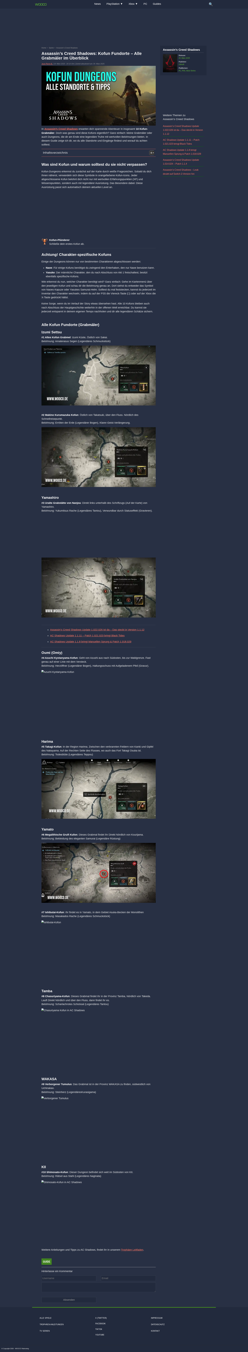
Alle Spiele (46, 1318)
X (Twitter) (101, 1318)
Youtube (99, 1335)
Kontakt (155, 1331)
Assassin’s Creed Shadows (61, 128)
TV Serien (45, 1331)
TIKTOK (98, 1329)
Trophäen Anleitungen (52, 1324)
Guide (46, 1261)
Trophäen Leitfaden (132, 1249)
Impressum (156, 1318)
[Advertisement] (124, 27)
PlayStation (113, 3)
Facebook (100, 1324)
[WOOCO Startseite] (40, 4)
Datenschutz (158, 1324)
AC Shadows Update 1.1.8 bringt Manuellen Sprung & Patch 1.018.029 (90, 641)
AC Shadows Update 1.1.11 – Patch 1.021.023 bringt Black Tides (87, 635)
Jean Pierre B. (47, 64)
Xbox (131, 3)
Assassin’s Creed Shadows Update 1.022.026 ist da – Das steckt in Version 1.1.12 (97, 629)
